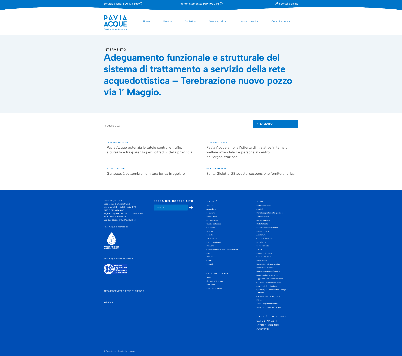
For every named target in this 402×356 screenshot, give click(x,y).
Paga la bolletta (262, 231)
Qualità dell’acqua (213, 224)
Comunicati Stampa (214, 281)
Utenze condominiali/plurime (268, 271)
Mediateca (210, 285)
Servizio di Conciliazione (266, 286)
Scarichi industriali (263, 257)
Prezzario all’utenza (264, 253)
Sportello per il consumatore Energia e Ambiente (272, 291)
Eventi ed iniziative (214, 288)
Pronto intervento (263, 205)
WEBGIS (108, 302)
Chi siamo (210, 227)
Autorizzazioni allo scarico (267, 275)
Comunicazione (280, 21)
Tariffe (259, 249)
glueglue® (132, 351)
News (208, 277)
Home (146, 21)
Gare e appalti (216, 21)
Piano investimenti (213, 242)
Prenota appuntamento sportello (269, 213)
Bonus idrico (261, 260)
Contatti (262, 329)
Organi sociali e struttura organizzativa (222, 249)
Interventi (210, 246)
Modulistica (261, 242)
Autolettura (261, 235)
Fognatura (210, 213)
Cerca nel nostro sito (173, 201)
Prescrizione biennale (265, 268)
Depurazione (211, 216)
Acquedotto (211, 209)
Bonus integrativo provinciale (268, 264)
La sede (209, 235)
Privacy (209, 257)
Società (189, 21)
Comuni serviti (212, 220)
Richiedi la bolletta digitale (267, 227)
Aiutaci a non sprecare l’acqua (268, 307)
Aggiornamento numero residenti (269, 279)
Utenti (166, 21)
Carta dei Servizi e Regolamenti (269, 296)
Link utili (209, 264)
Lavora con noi (248, 21)
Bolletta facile (262, 224)
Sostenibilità (211, 238)
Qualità (209, 260)
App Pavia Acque (263, 220)
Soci (208, 253)
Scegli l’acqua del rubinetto (267, 303)
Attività (209, 205)
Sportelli (259, 209)
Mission (209, 231)
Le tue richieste (262, 246)
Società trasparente (271, 316)
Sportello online (288, 3)
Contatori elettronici (264, 238)
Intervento (115, 49)
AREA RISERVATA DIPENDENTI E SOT (124, 291)
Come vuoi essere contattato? (268, 282)
